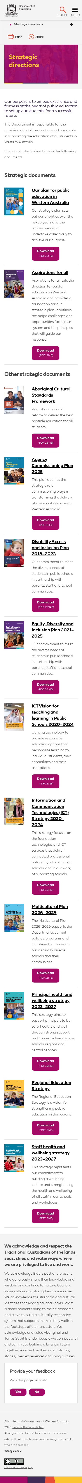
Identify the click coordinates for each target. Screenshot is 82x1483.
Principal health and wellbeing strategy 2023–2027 (52, 1000)
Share (39, 36)
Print (18, 36)
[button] (63, 10)
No (37, 1392)
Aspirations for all (50, 272)
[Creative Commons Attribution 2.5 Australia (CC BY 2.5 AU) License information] (14, 1461)
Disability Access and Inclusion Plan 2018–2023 (50, 548)
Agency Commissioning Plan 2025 (52, 465)
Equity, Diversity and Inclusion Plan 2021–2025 (53, 630)
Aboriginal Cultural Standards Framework (51, 395)
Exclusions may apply (18, 1467)
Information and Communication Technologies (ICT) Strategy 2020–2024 (50, 812)
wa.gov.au (12, 1451)
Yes (18, 1392)
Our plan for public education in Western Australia (51, 196)
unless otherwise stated (28, 1427)
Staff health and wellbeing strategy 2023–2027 (51, 1153)
